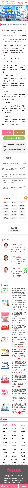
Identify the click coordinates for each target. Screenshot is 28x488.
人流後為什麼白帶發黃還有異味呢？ (11, 163)
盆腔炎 (23, 442)
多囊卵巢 (5, 452)
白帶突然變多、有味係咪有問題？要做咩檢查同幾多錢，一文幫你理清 (12, 181)
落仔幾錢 (22, 205)
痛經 (23, 435)
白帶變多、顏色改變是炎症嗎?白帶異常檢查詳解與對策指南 (12, 188)
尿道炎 (14, 438)
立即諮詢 (15, 230)
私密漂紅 (14, 462)
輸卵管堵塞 (5, 449)
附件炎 (14, 442)
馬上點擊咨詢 (23, 35)
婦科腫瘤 (14, 202)
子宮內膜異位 (4, 459)
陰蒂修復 (14, 456)
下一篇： (5, 149)
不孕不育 (22, 208)
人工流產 (22, 218)
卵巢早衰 (5, 456)
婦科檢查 (14, 215)
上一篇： (5, 144)
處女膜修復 (14, 459)
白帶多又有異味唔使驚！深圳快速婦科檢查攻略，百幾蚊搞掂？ (12, 175)
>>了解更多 (18, 251)
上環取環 (6, 215)
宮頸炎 (14, 432)
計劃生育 (5, 425)
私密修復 (22, 202)
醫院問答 (23, 456)
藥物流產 (6, 208)
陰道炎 (14, 428)
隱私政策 (21, 478)
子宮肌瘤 (14, 208)
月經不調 (6, 205)
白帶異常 (24, 24)
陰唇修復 (6, 218)
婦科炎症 (14, 218)
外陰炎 (4, 462)
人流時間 (22, 211)
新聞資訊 (23, 459)
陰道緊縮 (6, 211)
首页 (9, 24)
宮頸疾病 (14, 205)
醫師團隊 (23, 462)
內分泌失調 (16, 24)
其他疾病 (23, 445)
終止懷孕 (6, 202)
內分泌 (23, 425)
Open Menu (26, 2)
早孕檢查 (14, 211)
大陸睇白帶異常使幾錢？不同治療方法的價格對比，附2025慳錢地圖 (12, 169)
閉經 (23, 438)
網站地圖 (18, 482)
